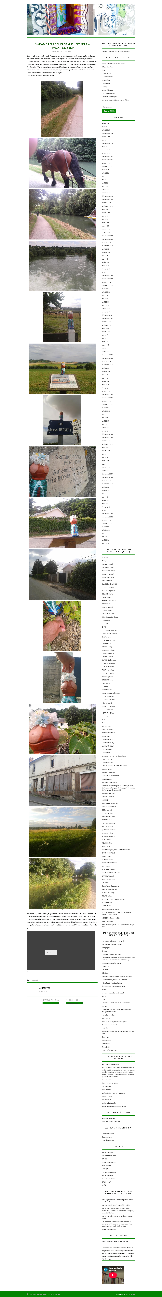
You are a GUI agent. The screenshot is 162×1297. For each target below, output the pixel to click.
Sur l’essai (105, 883)
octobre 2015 (106, 401)
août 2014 (105, 447)
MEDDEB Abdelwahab (109, 782)
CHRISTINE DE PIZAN (109, 640)
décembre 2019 (107, 236)
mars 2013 (105, 504)
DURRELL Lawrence (108, 663)
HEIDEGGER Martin (108, 700)
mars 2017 (105, 345)
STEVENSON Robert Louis (111, 873)
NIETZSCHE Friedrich (109, 807)
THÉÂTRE (105, 1185)
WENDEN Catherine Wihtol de (112, 918)
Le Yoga (104, 87)
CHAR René (106, 620)
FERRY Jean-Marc (108, 670)
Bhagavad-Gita (107, 581)
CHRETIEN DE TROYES (109, 634)
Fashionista (120, 1294)
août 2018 (105, 289)
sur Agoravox (106, 1086)
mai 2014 (105, 457)
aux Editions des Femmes (110, 1064)
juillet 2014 (106, 451)
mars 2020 (105, 226)
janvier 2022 (106, 153)
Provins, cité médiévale (110, 1025)
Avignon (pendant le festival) (112, 944)
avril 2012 (105, 540)
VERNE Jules (106, 906)
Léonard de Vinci (107, 90)
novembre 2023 (107, 143)
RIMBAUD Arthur (107, 833)
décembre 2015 (107, 394)
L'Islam (104, 70)
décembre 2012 (107, 513)
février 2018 (106, 308)
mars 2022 (105, 146)
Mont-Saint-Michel (108, 1015)
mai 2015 (105, 418)
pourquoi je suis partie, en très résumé (115, 1241)
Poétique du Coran (108, 816)
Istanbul (104, 989)
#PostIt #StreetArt (108, 1118)
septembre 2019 (107, 246)
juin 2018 (105, 295)
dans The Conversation (110, 1083)
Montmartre (106, 1018)
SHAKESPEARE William (109, 863)
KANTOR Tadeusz (108, 729)
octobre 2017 (106, 322)
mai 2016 (105, 378)
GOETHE (105, 686)
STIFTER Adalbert (108, 876)
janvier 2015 (106, 431)
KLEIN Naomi (106, 736)
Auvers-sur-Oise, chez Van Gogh (113, 941)
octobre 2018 (106, 282)
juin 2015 (105, 414)
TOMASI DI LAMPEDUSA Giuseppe (113, 899)
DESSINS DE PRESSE (109, 1162)
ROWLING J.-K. (107, 843)
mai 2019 (105, 259)
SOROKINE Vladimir (108, 869)
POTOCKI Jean (107, 820)
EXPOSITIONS (107, 1165)
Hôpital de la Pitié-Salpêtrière (112, 983)
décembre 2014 (107, 434)
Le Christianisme (107, 77)
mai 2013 (105, 497)
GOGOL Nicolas (107, 690)
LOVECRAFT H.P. (107, 759)
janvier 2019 (106, 272)
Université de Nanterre (109, 1050)
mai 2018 (105, 299)
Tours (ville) (106, 1047)
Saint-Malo (105, 1037)
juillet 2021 (106, 173)
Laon (103, 999)
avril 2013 (105, 500)
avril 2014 (105, 461)
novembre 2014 (107, 437)
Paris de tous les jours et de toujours (114, 1021)
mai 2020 (105, 219)
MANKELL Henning (108, 772)
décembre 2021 (107, 156)
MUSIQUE (105, 1169)
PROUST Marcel (107, 826)
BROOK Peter (106, 604)
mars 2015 (105, 424)
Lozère (104, 1006)
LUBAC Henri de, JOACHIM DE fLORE (114, 766)
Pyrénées (105, 1028)
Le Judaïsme (106, 80)
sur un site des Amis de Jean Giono (114, 1106)
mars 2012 (105, 543)
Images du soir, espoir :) (74, 1003)
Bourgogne (106, 948)
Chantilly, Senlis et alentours (112, 954)
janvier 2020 (106, 232)
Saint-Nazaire (106, 1040)
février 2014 (106, 467)
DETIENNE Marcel (108, 653)
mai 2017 (105, 338)
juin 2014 (105, 454)
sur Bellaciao (106, 1090)
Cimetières (105, 970)
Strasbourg (106, 1043)
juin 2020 (105, 216)
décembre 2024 (107, 133)
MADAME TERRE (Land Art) (111, 1122)
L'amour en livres (107, 739)
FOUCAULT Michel (108, 673)
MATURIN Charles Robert (110, 776)
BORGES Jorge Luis (108, 591)
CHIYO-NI (105, 627)
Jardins (104, 996)
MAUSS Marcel (107, 779)
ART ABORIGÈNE (107, 1152)
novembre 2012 (107, 517)
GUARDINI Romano (108, 696)
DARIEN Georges (107, 647)
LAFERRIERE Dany (108, 743)
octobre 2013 (106, 480)
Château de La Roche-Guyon (111, 963)
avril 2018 (105, 302)
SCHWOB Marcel (108, 859)
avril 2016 (105, 381)
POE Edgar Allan (107, 813)
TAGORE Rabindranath (109, 889)
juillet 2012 (106, 530)
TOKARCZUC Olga (108, 893)
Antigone (105, 561)
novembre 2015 (107, 398)
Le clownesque (107, 749)
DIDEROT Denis (107, 657)
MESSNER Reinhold (108, 793)
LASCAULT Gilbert (108, 746)
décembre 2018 (107, 275)
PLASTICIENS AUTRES (109, 1179)
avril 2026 (105, 123)
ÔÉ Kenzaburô (107, 810)
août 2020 (105, 209)
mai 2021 (105, 180)
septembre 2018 (107, 285)
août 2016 (105, 368)
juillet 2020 (106, 213)
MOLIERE (105, 800)
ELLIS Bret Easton (108, 667)
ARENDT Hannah (107, 564)
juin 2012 (105, 533)
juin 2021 (105, 176)
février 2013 (106, 507)
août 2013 (105, 487)
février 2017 (106, 348)
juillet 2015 (106, 411)
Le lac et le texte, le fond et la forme (114, 756)
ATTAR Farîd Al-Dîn (108, 571)
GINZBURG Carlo (107, 680)
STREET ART (106, 1182)
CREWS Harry (106, 643)
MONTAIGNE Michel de (110, 803)
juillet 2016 (106, 371)
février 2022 (106, 150)
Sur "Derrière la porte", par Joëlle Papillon (116, 1205)
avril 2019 (105, 262)
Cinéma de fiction (108, 1134)
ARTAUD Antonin (108, 567)
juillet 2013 (106, 490)
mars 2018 (105, 305)
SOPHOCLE (106, 866)
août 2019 (105, 249)
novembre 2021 (107, 160)
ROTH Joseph (106, 840)
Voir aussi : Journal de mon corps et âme (115, 100)
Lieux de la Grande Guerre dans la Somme (116, 1003)
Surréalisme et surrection (110, 886)
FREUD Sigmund (107, 676)
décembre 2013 (107, 474)
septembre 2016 (107, 365)
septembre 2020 (107, 206)
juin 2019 (105, 256)
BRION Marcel (106, 597)
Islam (103, 719)
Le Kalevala (106, 83)
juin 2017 (105, 335)
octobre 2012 (106, 520)
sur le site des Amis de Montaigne (113, 1093)
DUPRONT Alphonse (109, 660)
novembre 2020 (107, 199)
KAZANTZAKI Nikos (108, 733)
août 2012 (105, 527)
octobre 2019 (106, 242)
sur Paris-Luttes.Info (109, 1103)
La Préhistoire (106, 73)
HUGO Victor (106, 716)
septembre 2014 (107, 444)
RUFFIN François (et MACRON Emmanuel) (116, 850)
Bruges (104, 951)
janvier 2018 (106, 312)
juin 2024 (105, 140)
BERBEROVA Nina (108, 577)
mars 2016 (105, 385)
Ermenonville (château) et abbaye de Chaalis (117, 976)
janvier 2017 (106, 351)
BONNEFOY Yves (108, 587)
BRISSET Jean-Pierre (109, 600)
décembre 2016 (107, 355)
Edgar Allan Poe (107, 67)
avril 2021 (105, 183)
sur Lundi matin (107, 1096)
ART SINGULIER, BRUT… (110, 1155)
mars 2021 (105, 186)
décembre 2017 (107, 315)
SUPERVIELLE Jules (108, 879)
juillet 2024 (106, 137)
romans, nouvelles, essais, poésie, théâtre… (117, 51)
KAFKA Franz (106, 726)
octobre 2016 (106, 361)
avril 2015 (105, 421)
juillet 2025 (106, 130)
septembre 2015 (107, 404)
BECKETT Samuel (108, 574)
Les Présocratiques (108, 93)
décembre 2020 (107, 196)
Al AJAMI (105, 557)
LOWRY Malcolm (107, 762)
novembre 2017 (107, 318)
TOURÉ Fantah (107, 902)
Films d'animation (108, 1140)
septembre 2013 (107, 484)
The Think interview (109, 1229)
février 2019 (106, 269)
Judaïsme (105, 723)
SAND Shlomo (106, 856)
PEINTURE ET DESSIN (109, 1172)
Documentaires (107, 1137)
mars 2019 (105, 265)
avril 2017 (105, 342)
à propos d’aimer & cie (51, 1003)
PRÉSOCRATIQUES (108, 823)
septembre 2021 (107, 166)
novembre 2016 (107, 358)
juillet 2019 (106, 252)
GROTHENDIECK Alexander (111, 693)
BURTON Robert (107, 607)
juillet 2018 (106, 292)
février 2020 (106, 229)
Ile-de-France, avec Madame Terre (113, 986)
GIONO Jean (106, 683)
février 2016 (106, 388)
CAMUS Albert (107, 610)
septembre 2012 (107, 523)
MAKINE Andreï (107, 769)
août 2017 (105, 328)
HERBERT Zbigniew (108, 706)
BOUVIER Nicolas (108, 594)
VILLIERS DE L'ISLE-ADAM (110, 909)
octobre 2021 (106, 163)
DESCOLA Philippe (108, 650)
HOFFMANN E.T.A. (108, 713)
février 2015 (106, 428)
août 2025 (105, 127)
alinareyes (68, 51)
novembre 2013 (107, 477)
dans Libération (107, 1080)
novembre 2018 (107, 279)
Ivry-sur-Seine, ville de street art (113, 993)
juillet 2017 (106, 332)
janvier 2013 (106, 510)
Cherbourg (105, 966)
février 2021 (106, 189)
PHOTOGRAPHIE (107, 1175)
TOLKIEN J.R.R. (107, 896)
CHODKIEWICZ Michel (109, 630)
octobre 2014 (106, 441)
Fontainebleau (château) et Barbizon (114, 980)
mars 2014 (105, 464)
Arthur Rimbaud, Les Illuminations (113, 63)
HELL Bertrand (107, 703)
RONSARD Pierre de (108, 836)
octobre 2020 (106, 203)
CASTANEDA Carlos (108, 614)
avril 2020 (105, 223)
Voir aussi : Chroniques (109, 97)
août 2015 (105, 408)
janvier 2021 (106, 193)
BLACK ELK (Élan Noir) (109, 584)
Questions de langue (109, 830)
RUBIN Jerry (106, 846)
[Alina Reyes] (81, 20)
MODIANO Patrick (108, 797)
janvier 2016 (106, 391)
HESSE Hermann (107, 710)
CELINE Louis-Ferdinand (110, 617)
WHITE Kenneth (107, 921)
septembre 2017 (107, 325)
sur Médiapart (106, 1100)
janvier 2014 (106, 470)
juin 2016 (105, 375)
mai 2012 (105, 537)
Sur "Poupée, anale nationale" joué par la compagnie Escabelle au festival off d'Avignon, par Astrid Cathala (118, 1211)
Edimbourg (105, 973)
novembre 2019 (107, 239)
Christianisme (106, 637)
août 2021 (105, 170)
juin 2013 (105, 494)
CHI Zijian (105, 624)
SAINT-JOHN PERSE (108, 853)
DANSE (104, 1159)
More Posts (44, 991)
